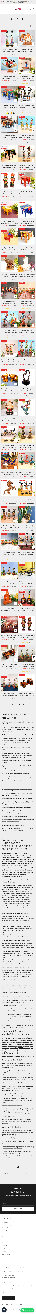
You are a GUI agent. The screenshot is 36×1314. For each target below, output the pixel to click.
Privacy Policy (5, 1251)
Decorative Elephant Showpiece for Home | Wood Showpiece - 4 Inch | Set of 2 (9, 136)
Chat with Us (29, 1310)
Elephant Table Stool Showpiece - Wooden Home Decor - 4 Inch (9, 249)
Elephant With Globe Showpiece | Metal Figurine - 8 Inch (26, 51)
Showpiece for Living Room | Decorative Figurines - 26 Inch (27, 420)
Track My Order (6, 1228)
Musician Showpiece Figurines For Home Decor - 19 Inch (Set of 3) (26, 361)
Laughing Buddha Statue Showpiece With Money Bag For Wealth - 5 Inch (9, 420)
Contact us (5, 1222)
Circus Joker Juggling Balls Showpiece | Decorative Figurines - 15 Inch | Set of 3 (27, 500)
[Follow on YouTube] (21, 1304)
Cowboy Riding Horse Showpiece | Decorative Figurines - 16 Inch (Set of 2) (9, 447)
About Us (4, 1245)
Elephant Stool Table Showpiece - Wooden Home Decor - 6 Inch (26, 193)
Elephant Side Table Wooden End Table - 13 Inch (27, 222)
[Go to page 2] (27, 704)
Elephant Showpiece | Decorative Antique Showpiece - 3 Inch (26, 527)
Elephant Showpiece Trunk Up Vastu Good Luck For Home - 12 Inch (9, 390)
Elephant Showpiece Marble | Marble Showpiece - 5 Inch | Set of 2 (9, 636)
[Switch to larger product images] (30, 26)
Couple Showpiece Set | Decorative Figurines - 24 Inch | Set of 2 (27, 166)
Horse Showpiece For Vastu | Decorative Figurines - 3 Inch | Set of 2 (9, 473)
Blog (3, 1237)
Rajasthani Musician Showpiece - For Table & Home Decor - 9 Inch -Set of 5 (9, 302)
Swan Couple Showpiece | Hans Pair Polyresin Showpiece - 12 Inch (26, 390)
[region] (18, 1171)
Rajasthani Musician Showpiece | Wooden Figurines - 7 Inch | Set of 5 (26, 302)
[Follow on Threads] (12, 1304)
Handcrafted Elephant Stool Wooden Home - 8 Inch (26, 249)
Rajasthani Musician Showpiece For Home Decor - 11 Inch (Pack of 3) (9, 583)
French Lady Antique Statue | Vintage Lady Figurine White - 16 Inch (26, 276)
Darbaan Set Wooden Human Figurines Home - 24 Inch (9, 361)
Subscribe (18, 1209)
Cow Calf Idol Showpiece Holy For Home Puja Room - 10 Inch (9, 276)
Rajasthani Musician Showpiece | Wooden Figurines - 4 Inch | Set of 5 (9, 554)
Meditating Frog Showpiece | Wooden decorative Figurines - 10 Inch (9, 610)
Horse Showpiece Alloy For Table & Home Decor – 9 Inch (9, 500)
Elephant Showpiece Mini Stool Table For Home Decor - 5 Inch (9, 222)
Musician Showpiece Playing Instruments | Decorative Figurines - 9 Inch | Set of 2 (26, 447)
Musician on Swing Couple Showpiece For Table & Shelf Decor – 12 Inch (27, 107)
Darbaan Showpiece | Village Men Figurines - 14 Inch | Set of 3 (9, 527)
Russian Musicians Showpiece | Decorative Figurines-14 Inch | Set (27, 473)
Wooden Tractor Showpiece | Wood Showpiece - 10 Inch (9, 665)
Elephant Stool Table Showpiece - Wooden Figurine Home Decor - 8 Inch (9, 107)
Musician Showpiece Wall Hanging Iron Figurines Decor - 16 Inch (26, 610)
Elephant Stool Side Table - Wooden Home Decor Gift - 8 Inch (9, 166)
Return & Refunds (7, 1225)
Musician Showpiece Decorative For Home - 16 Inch (9, 77)
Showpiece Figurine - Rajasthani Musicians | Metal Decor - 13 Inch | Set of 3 (9, 695)
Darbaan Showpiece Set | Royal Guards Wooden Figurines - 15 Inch (9, 193)
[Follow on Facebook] (2, 1304)
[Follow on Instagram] (7, 1304)
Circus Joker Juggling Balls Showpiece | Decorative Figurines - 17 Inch (26, 77)
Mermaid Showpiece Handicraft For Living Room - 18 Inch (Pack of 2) (27, 332)
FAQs (3, 1234)
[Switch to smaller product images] (33, 26)
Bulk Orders (5, 1231)
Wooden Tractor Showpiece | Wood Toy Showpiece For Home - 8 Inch (27, 695)
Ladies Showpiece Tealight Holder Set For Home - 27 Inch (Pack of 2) (9, 51)
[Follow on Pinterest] (16, 1304)
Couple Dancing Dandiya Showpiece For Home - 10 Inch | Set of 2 (9, 332)
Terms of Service (6, 1254)
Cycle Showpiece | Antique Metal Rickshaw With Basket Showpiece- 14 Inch (27, 583)
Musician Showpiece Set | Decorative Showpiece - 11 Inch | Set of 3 (26, 136)
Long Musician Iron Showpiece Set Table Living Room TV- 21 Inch (26, 554)
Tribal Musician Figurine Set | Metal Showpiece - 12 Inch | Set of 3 (27, 666)
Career (3, 1248)
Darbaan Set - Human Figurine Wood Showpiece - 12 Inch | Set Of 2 (26, 636)
